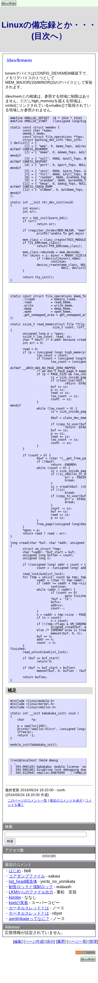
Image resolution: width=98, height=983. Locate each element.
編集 (18, 941)
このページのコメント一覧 (27, 800)
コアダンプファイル (27, 876)
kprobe (15, 897)
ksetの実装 (18, 903)
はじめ (15, 871)
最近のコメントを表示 (66, 800)
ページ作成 (34, 941)
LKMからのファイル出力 (31, 892)
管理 (93, 941)
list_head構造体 (23, 881)
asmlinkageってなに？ (29, 918)
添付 (50, 941)
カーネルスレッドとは (29, 908)
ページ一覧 (77, 941)
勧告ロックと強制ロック (31, 887)
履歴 (61, 941)
